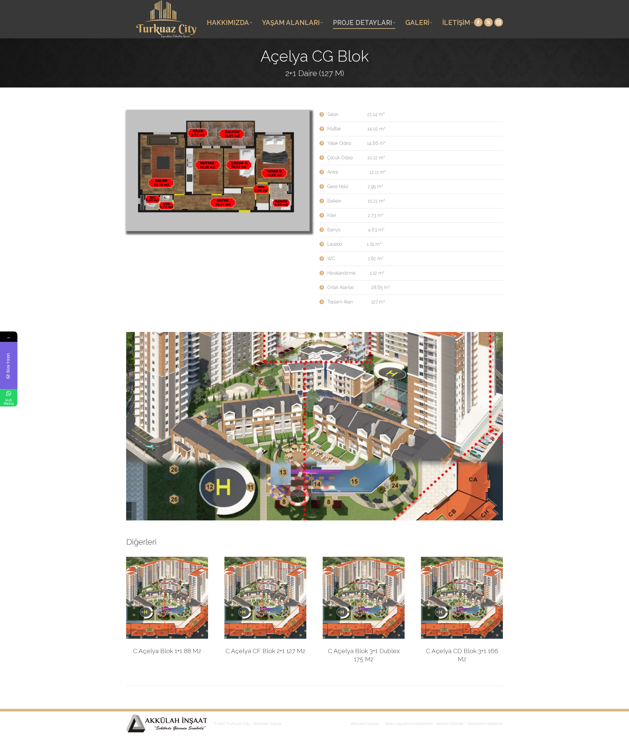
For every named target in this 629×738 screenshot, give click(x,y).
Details (176, 598)
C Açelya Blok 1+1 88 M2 (167, 650)
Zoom (158, 598)
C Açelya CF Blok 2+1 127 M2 (265, 650)
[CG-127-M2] (218, 170)
